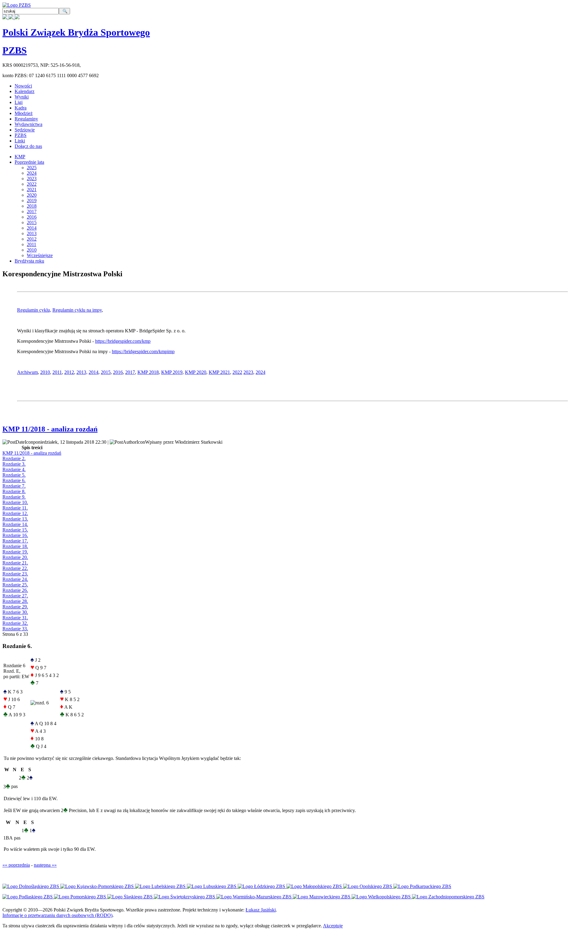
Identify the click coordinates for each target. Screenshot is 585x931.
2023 (32, 178)
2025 (32, 167)
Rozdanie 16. (15, 535)
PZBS (14, 50)
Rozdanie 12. (15, 513)
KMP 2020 (195, 372)
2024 (32, 173)
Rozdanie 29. (15, 606)
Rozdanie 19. (15, 551)
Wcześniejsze (40, 255)
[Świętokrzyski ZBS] (185, 896)
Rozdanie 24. (15, 579)
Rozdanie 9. (14, 497)
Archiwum (27, 372)
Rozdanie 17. (15, 540)
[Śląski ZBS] (130, 896)
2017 (32, 211)
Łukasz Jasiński (261, 909)
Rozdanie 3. (14, 464)
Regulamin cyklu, (34, 310)
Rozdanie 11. (15, 507)
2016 (32, 217)
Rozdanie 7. (14, 486)
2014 (32, 228)
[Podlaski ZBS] (28, 896)
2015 (32, 222)
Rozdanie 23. (15, 573)
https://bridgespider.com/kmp (123, 341)
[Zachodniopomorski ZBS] (448, 896)
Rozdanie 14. (15, 524)
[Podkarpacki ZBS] (422, 886)
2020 (32, 195)
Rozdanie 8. (14, 491)
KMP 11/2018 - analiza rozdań (50, 429)
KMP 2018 (148, 372)
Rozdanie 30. (15, 612)
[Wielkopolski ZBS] (382, 896)
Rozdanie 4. (14, 469)
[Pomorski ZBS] (80, 896)
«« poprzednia (16, 865)
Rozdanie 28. (15, 601)
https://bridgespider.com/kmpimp (143, 351)
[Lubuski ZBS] (212, 886)
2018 (32, 206)
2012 (32, 239)
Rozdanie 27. (15, 595)
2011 (31, 244)
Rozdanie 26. (15, 590)
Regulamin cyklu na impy (77, 310)
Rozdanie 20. (15, 557)
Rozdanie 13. (15, 518)
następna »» (45, 865)
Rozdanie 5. (14, 475)
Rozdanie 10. (15, 502)
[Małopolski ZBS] (314, 886)
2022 (32, 184)
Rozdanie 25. (15, 584)
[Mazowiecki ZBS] (322, 896)
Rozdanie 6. (14, 480)
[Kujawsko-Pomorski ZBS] (97, 886)
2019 (32, 200)
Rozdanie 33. (15, 628)
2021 (32, 189)
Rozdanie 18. (15, 546)
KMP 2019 (172, 372)
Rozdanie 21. (15, 562)
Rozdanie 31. (15, 617)
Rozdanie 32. (15, 623)
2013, (81, 372)
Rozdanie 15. (15, 529)
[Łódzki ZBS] (262, 886)
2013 (32, 233)
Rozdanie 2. (14, 458)
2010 (32, 249)
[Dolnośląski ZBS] (31, 886)
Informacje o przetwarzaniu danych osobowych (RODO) (57, 915)
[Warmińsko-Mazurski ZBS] (254, 896)
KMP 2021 (219, 372)
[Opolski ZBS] (368, 886)
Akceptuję (333, 925)
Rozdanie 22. (15, 568)
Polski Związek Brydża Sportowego (76, 32)
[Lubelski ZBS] (161, 886)
